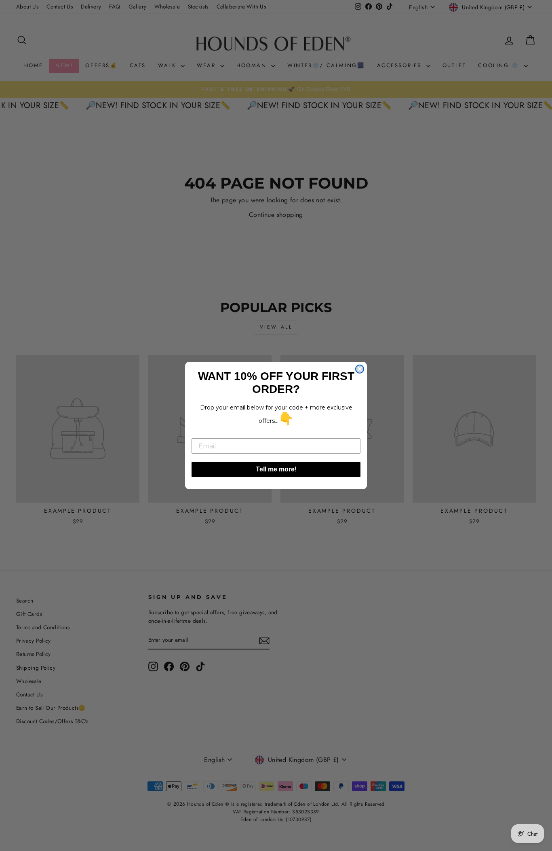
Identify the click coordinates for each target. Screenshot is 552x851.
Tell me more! (276, 469)
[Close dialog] (360, 369)
